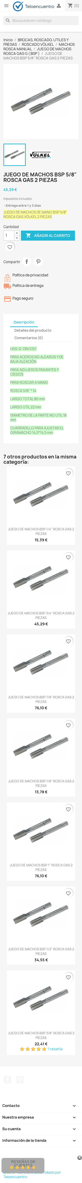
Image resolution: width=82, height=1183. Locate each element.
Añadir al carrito (48, 235)
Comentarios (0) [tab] (28, 338)
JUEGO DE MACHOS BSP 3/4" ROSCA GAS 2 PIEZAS (41, 615)
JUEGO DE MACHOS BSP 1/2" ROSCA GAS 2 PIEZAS (41, 951)
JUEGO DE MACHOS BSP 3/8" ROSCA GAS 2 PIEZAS (41, 1035)
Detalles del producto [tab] (32, 330)
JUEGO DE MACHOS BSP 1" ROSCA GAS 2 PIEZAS (41, 867)
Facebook (7, 1079)
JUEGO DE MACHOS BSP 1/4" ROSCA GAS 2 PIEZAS (41, 531)
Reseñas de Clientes (23, 1163)
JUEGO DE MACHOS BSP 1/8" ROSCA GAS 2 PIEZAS (41, 783)
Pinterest (38, 261)
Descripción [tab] (24, 322)
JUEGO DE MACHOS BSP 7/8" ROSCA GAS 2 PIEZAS (41, 699)
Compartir (26, 261)
